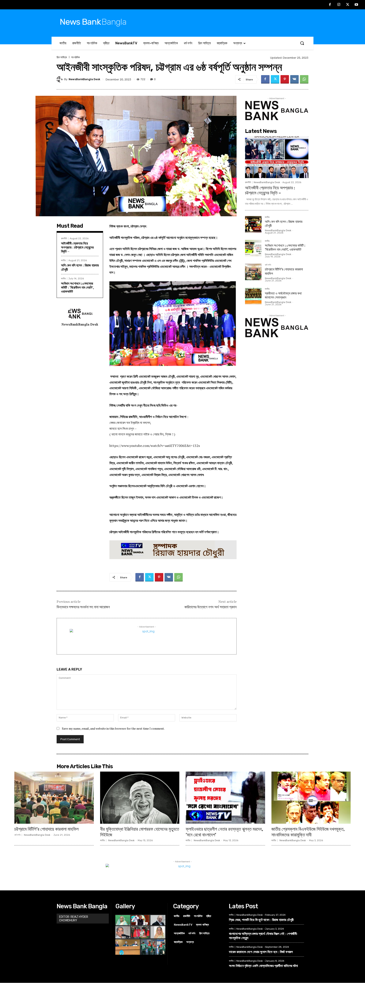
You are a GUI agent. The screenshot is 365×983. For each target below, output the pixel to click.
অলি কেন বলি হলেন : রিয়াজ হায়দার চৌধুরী (80, 267)
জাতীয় (63, 260)
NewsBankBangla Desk (84, 79)
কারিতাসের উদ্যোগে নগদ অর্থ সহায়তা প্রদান (210, 607)
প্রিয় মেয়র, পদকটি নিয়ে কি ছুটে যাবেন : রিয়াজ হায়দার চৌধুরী (261, 919)
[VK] (294, 79)
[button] (302, 43)
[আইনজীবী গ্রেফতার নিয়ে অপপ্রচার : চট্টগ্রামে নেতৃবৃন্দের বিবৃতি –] (276, 157)
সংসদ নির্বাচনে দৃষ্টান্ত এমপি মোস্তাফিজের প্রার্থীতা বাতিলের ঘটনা (263, 965)
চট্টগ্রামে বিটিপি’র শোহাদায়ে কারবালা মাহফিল (46, 829)
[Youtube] (356, 4)
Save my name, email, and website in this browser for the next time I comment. (113, 728)
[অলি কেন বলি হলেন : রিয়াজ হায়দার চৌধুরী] (253, 224)
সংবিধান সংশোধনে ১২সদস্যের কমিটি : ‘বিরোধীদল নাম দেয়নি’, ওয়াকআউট (77, 287)
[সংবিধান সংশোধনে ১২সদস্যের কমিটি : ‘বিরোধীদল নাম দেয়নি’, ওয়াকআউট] (253, 248)
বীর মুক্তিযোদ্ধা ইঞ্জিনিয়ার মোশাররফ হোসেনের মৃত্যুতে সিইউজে (139, 831)
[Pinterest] (285, 79)
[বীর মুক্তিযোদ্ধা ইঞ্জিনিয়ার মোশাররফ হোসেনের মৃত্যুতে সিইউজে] (140, 798)
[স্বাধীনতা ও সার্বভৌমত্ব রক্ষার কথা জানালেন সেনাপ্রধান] (253, 296)
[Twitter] (347, 4)
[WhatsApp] (304, 79)
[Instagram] (338, 4)
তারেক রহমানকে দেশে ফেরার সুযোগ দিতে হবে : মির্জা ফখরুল (261, 951)
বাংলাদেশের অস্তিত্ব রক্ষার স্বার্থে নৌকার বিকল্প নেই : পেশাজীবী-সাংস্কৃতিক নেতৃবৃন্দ (263, 935)
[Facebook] (330, 4)
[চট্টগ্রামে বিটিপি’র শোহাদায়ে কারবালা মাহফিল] (253, 272)
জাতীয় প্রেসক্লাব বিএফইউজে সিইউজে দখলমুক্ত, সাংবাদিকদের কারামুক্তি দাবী (308, 831)
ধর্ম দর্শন (268, 265)
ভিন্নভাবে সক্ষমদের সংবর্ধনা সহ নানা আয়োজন (83, 607)
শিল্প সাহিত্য (62, 57)
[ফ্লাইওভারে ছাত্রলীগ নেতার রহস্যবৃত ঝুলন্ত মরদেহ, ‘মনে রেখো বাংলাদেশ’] (225, 798)
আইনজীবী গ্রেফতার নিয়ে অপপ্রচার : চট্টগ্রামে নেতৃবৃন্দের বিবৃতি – (77, 247)
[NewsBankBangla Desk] (60, 79)
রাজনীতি (64, 238)
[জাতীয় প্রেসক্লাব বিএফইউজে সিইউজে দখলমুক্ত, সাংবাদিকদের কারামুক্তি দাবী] (311, 798)
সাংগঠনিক (75, 57)
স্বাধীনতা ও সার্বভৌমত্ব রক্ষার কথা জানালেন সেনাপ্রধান (283, 295)
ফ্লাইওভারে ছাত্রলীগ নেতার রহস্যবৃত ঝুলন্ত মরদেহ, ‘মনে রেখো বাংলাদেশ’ (224, 831)
